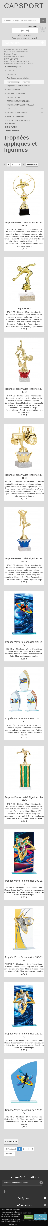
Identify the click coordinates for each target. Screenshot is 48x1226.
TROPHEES (11, 74)
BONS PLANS (11, 127)
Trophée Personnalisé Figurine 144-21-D (24, 224)
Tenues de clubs (12, 130)
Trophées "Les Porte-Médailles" (16, 52)
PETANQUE (10, 124)
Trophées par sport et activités (16, 49)
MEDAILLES (11, 109)
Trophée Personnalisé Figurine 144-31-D (24, 799)
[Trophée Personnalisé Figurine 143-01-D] (24, 448)
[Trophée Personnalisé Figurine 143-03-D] (24, 362)
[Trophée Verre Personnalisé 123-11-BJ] (24, 1083)
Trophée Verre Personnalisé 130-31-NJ (24, 882)
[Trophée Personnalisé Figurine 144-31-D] (24, 770)
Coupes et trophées (13, 67)
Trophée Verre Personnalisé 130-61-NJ (24, 959)
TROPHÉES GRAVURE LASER (16, 61)
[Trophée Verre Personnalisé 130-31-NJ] (24, 853)
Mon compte (24, 35)
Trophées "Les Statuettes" (14, 57)
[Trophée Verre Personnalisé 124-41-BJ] (24, 691)
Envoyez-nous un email (24, 38)
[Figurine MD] (24, 281)
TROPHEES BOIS (11, 59)
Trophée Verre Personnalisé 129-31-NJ (24, 1035)
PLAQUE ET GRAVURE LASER (18, 120)
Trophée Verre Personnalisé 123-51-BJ (24, 643)
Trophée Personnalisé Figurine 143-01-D (24, 476)
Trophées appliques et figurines (18, 82)
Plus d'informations (40, 1217)
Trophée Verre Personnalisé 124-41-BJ (24, 720)
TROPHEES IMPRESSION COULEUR (19, 64)
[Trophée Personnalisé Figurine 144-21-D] (24, 195)
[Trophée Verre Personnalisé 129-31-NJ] (24, 1006)
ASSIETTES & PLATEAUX (15, 116)
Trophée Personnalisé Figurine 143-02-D (24, 560)
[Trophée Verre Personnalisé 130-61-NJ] (24, 930)
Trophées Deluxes (11, 54)
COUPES (10, 70)
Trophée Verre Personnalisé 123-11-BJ (24, 1111)
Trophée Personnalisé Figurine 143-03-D (24, 390)
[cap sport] (24, 8)
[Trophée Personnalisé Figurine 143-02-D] (24, 531)
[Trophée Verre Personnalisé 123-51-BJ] (24, 615)
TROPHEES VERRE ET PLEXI (17, 113)
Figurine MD (24, 308)
